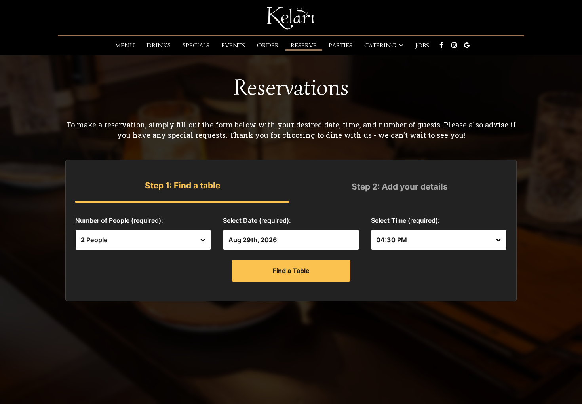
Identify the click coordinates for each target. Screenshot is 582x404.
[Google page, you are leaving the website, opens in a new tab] (466, 45)
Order (268, 45)
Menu (125, 45)
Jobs (422, 45)
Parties (340, 45)
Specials (196, 45)
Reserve (304, 45)
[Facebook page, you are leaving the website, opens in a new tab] (441, 45)
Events (233, 45)
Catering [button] (381, 45)
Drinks (158, 45)
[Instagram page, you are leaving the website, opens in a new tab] (454, 45)
